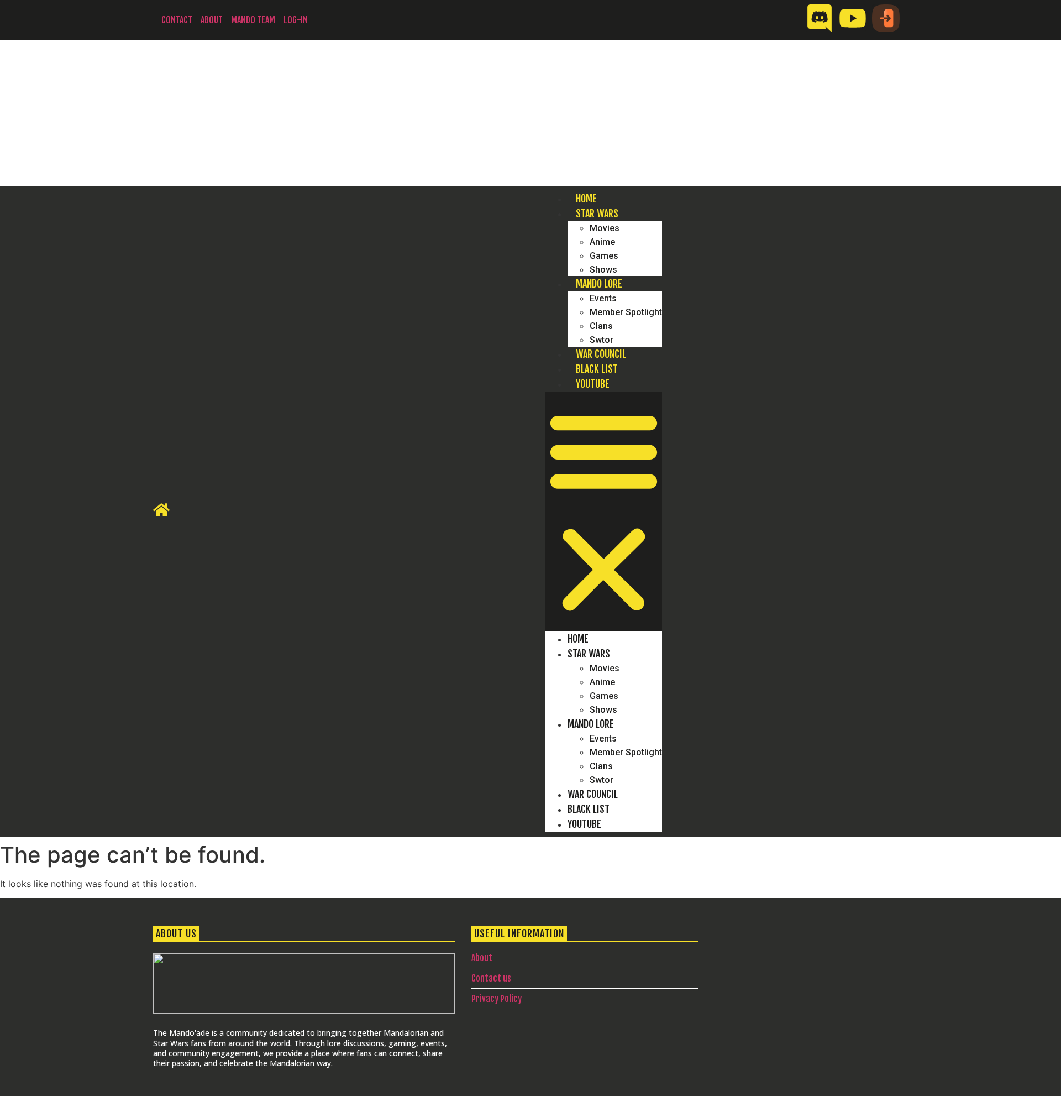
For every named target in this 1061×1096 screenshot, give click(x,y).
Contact (176, 19)
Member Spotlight (626, 312)
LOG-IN (295, 19)
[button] (603, 511)
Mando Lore (599, 284)
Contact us (491, 978)
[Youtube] (852, 18)
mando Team (253, 19)
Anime (602, 242)
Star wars (597, 213)
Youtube (593, 384)
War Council (601, 354)
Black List (597, 369)
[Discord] (819, 18)
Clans (601, 326)
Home (586, 198)
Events (603, 298)
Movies (604, 228)
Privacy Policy (496, 998)
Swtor (601, 340)
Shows (603, 269)
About (212, 19)
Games (604, 255)
